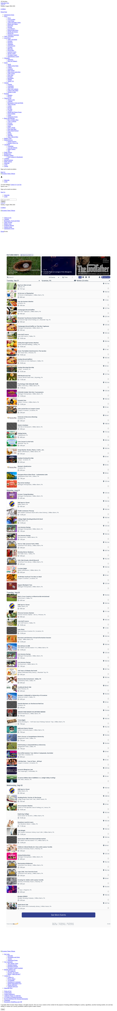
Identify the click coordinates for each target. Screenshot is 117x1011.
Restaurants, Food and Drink (15, 103)
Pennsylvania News (13, 30)
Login (5, 164)
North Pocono (11, 45)
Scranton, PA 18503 (13, 972)
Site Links (7, 954)
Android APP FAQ (13, 986)
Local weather (11, 19)
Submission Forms (9, 15)
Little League (11, 73)
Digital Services (8, 140)
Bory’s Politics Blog (13, 120)
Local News (7, 38)
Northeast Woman (9, 225)
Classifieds (7, 144)
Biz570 (9, 96)
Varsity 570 (11, 81)
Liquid (9, 115)
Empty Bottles (11, 113)
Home (2, 231)
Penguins (10, 76)
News (5, 16)
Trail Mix (10, 135)
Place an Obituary (12, 61)
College (10, 67)
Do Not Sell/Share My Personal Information (16, 998)
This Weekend (61, 923)
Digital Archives (12, 141)
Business (6, 93)
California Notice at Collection (12, 995)
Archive (10, 958)
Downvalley (11, 50)
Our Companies (8, 962)
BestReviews (7, 154)
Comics (10, 106)
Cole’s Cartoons (12, 121)
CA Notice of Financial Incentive (13, 997)
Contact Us (13, 184)
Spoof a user (4, 186)
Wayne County (12, 53)
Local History (11, 28)
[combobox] (54, 277)
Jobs (9, 151)
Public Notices (11, 149)
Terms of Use (71, 924)
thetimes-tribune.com (9, 969)
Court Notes (11, 21)
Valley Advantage (9, 36)
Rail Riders (11, 78)
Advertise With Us (27, 255)
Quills (9, 132)
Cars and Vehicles (12, 147)
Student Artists (8, 227)
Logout (6, 166)
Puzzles (10, 107)
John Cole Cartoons (13, 89)
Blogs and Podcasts (9, 118)
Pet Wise (10, 109)
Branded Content (8, 155)
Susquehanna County (13, 56)
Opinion (6, 83)
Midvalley (10, 49)
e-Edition (6, 158)
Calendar (10, 101)
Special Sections (8, 160)
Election (10, 27)
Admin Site (54, 924)
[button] (58, 1)
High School (11, 70)
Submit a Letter (12, 92)
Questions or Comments (14, 982)
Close (2, 1009)
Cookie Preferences (9, 994)
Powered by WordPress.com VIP (13, 1002)
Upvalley (10, 47)
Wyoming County (12, 55)
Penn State (10, 75)
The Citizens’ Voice (13, 963)
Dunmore (10, 42)
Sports (6, 62)
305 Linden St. (12, 971)
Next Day (54, 923)
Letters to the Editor (13, 90)
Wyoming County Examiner (15, 968)
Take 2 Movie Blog (13, 137)
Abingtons (10, 44)
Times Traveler (12, 104)
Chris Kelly (11, 87)
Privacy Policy (62, 924)
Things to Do (7, 98)
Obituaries (7, 58)
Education (10, 25)
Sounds (10, 134)
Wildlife (10, 79)
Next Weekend (70, 923)
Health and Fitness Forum (14, 112)
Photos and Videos (13, 24)
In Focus (10, 123)
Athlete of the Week (13, 66)
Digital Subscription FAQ (14, 983)
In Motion (10, 124)
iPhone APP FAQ (12, 985)
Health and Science (13, 32)
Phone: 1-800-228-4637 (14, 974)
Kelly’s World (11, 127)
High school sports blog (14, 72)
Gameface (10, 69)
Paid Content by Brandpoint (15, 157)
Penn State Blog (12, 129)
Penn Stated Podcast (13, 130)
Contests (10, 110)
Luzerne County (12, 52)
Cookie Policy (8, 992)
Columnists (11, 86)
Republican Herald (13, 966)
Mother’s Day (8, 138)
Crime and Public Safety (14, 22)
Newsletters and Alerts (14, 957)
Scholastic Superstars (13, 35)
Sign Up (3, 172)
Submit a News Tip (13, 143)
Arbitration (7, 1000)
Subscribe (6, 163)
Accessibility (11, 980)
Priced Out (10, 33)
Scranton (10, 41)
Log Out (19, 184)
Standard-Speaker (12, 965)
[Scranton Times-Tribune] (8, 173)
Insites (9, 126)
